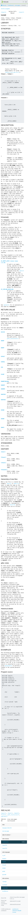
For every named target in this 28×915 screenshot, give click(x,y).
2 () (5, 888)
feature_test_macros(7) (12, 72)
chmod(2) (16, 813)
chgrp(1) (3, 813)
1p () (4, 884)
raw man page (5, 831)
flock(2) (3, 814)
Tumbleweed (11, 5)
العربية (3, 855)
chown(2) (3, 12)
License (14, 912)
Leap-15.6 (4, 848)
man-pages (17, 5)
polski (3, 871)
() (3, 451)
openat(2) (6, 305)
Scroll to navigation (5, 8)
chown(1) (10, 813)
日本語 (3, 868)
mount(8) (12, 504)
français (4, 865)
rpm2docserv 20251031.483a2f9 (16, 910)
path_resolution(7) (13, 338)
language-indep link (7, 827)
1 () (4, 881)
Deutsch (4, 858)
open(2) (21, 270)
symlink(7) (4, 816)
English (4, 861)
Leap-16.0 (4, 845)
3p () (5, 891)
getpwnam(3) (8, 665)
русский (4, 874)
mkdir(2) (16, 483)
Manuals (4, 5)
